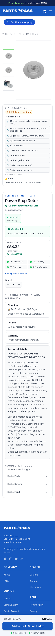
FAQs (6, 581)
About (7, 574)
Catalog (34, 574)
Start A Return (11, 604)
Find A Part (35, 587)
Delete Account (11, 611)
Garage (33, 581)
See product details (17, 273)
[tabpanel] (34, 70)
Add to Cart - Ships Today (27, 626)
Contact (7, 598)
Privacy (33, 611)
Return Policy (36, 604)
